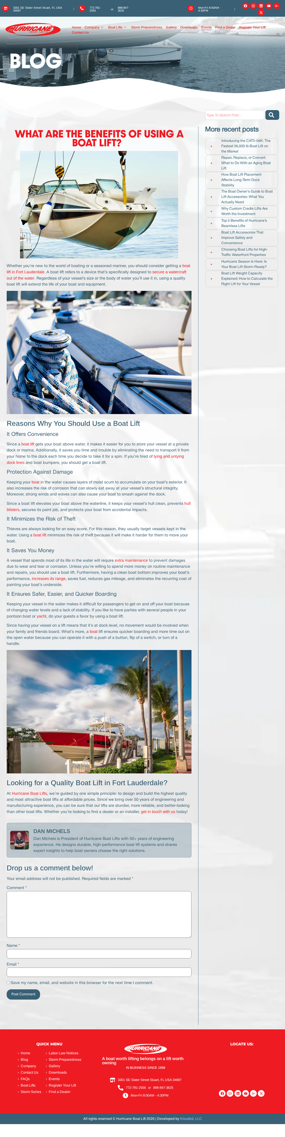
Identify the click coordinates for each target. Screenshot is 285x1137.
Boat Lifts (115, 27)
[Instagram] (253, 5)
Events (206, 27)
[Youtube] (269, 5)
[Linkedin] (261, 5)
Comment (17, 888)
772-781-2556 (95, 9)
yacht (41, 616)
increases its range (48, 578)
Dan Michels (51, 831)
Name (13, 946)
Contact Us (80, 32)
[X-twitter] (261, 12)
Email (13, 964)
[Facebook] (245, 5)
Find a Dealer (225, 27)
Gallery (171, 27)
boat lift (27, 444)
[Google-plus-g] (276, 5)
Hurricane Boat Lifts (29, 793)
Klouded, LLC (191, 1119)
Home (76, 27)
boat (35, 482)
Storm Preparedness (146, 27)
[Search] (272, 115)
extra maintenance (131, 560)
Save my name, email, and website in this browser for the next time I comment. (82, 983)
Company (92, 27)
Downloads (189, 27)
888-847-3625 (123, 9)
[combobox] (234, 115)
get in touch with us (158, 811)
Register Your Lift (252, 27)
